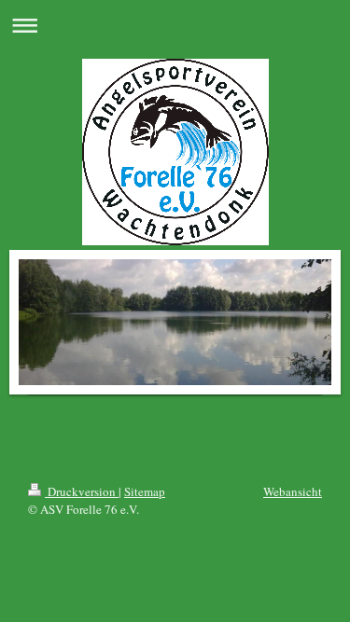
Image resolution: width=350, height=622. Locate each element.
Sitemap (144, 491)
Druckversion (82, 491)
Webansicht (292, 491)
